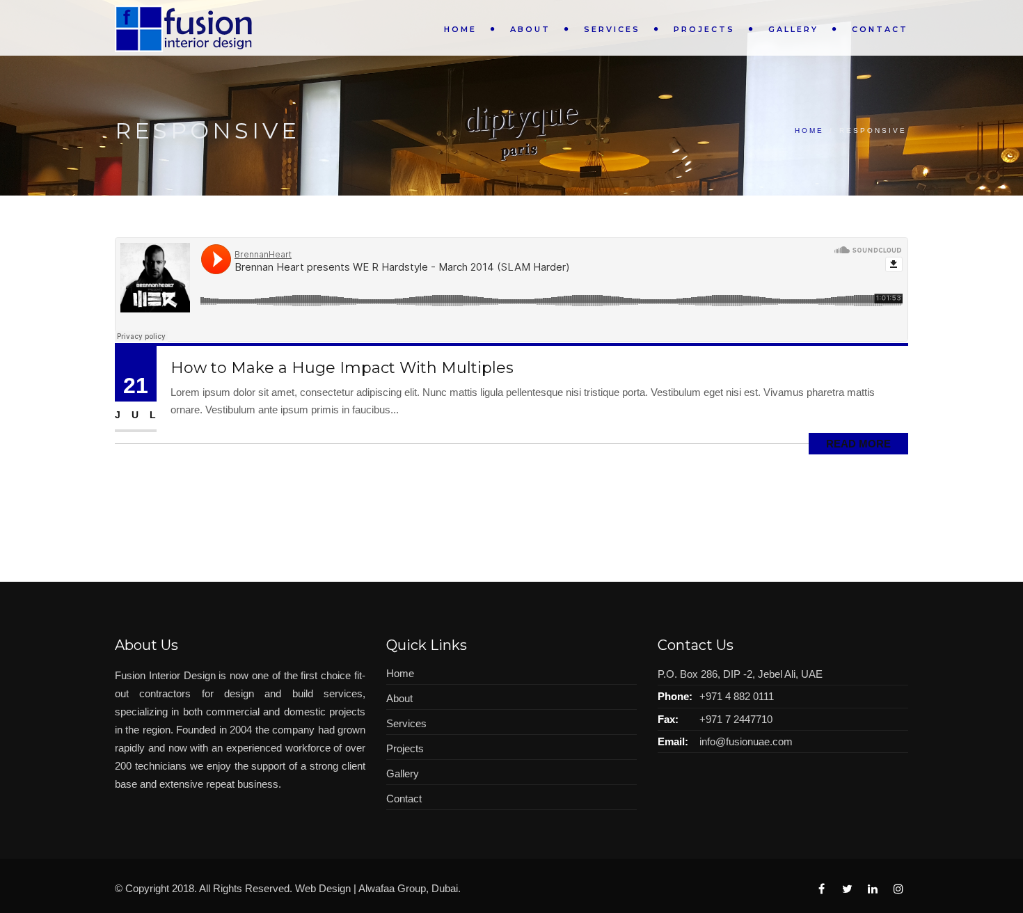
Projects (704, 29)
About (530, 29)
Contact (880, 29)
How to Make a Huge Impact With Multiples (342, 367)
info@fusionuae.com (746, 741)
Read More (858, 444)
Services (612, 29)
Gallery (793, 29)
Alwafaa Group (392, 888)
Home (460, 29)
